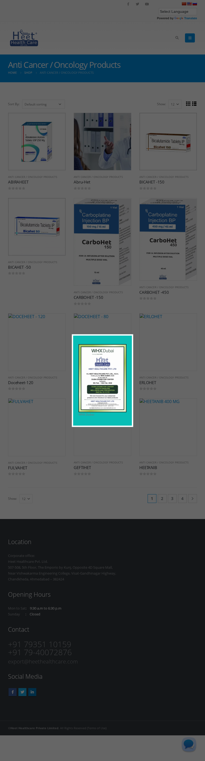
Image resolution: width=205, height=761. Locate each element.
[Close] (130, 337)
